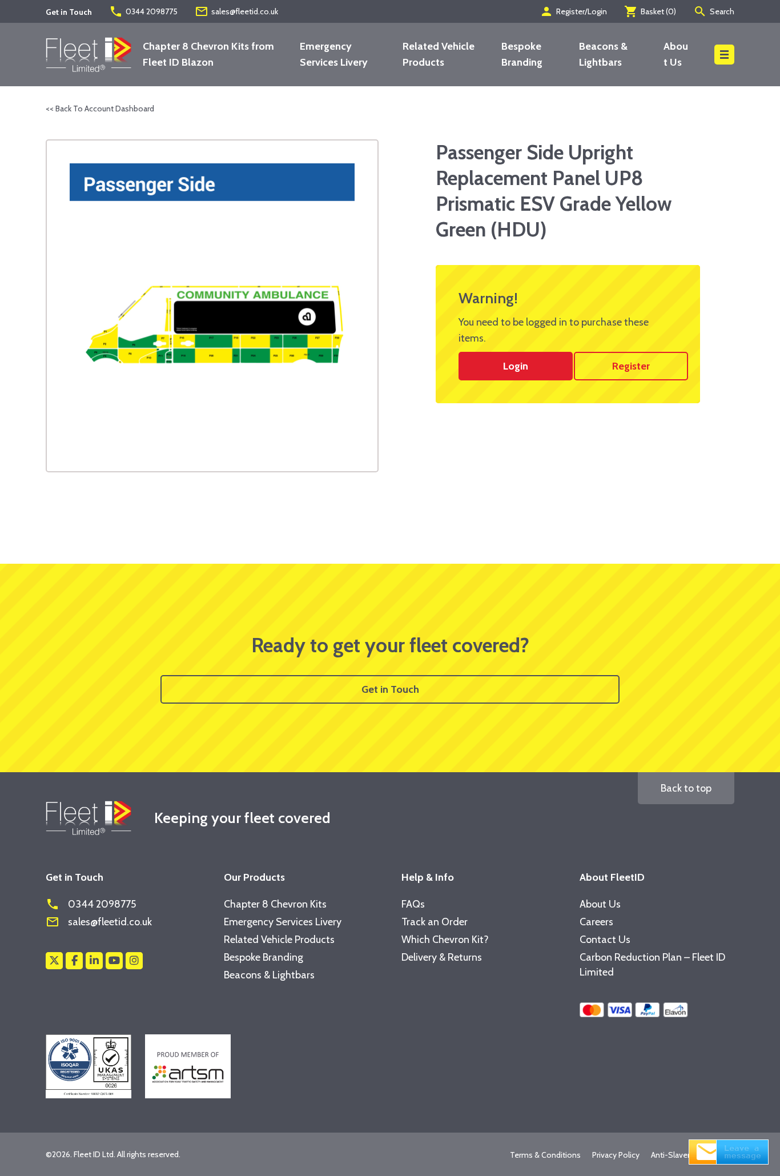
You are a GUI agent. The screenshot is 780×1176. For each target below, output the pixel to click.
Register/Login (573, 11)
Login (515, 366)
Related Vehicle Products (279, 939)
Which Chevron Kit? (445, 939)
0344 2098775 (143, 11)
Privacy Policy (616, 1155)
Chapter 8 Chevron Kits (275, 904)
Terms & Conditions (545, 1155)
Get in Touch (390, 689)
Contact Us (605, 939)
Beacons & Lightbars (269, 975)
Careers (596, 922)
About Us (600, 904)
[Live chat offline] (729, 1151)
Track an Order (434, 922)
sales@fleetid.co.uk (236, 11)
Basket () (650, 11)
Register (631, 366)
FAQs (413, 904)
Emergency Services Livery (282, 922)
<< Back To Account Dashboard (100, 108)
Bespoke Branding (263, 957)
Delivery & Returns (441, 957)
